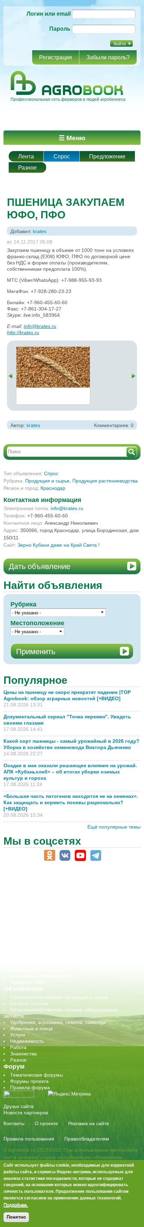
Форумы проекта (29, 1081)
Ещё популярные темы (114, 827)
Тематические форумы (36, 1075)
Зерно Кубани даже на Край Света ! (58, 545)
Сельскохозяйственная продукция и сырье (59, 997)
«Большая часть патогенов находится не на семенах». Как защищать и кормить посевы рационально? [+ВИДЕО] (70, 802)
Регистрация (55, 57)
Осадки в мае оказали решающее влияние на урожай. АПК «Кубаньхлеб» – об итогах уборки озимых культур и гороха (70, 772)
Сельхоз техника (29, 1003)
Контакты (13, 1123)
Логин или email (49, 14)
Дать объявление (39, 566)
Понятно (16, 1217)
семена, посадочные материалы (47, 944)
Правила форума (30, 1087)
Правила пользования (28, 1139)
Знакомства (23, 1053)
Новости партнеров (25, 1112)
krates (39, 231)
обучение (21, 925)
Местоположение (37, 623)
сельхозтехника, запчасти (39, 938)
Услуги (17, 1035)
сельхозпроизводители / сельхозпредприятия (62, 932)
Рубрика (23, 604)
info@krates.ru (40, 326)
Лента (26, 156)
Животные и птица (31, 1028)
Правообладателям (86, 1139)
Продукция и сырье (47, 481)
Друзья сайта (18, 1106)
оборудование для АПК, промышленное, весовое (67, 919)
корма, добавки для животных (44, 913)
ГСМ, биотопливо (30, 907)
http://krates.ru (23, 332)
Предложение (107, 156)
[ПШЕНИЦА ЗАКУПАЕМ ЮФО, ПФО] (53, 350)
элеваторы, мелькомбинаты (42, 976)
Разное (27, 168)
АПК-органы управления (38, 894)
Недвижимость (27, 1041)
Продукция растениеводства (105, 481)
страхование (24, 957)
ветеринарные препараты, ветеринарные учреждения (72, 900)
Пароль (60, 29)
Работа (18, 1047)
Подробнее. (15, 1205)
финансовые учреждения (39, 969)
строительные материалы (40, 963)
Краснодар (53, 488)
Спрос (61, 156)
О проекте (46, 1123)
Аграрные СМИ (27, 982)
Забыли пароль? (108, 57)
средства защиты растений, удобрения (55, 950)
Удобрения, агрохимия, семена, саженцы (58, 1022)
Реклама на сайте (88, 1123)
